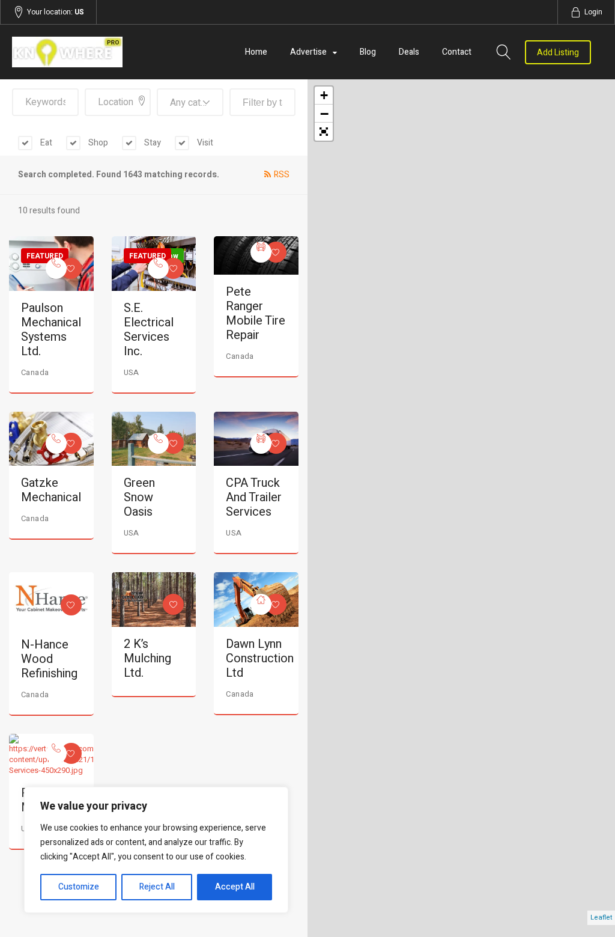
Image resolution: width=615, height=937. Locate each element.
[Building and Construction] (260, 604)
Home (256, 52)
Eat (45, 142)
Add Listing (558, 52)
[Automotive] (260, 252)
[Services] (56, 268)
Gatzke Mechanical (51, 490)
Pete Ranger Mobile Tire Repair (255, 313)
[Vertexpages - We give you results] (100, 52)
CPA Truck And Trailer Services (254, 497)
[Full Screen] (324, 132)
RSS (281, 174)
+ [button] (324, 95)
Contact (456, 52)
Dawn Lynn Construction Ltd (260, 658)
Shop (97, 142)
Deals (409, 52)
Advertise (308, 52)
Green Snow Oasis (139, 497)
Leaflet (601, 917)
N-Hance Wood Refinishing (49, 659)
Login (593, 12)
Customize (78, 887)
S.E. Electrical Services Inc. (149, 329)
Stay (151, 142)
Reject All (157, 887)
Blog (368, 52)
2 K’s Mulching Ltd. (147, 658)
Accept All (235, 887)
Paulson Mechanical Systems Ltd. (51, 329)
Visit (204, 142)
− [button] (324, 113)
